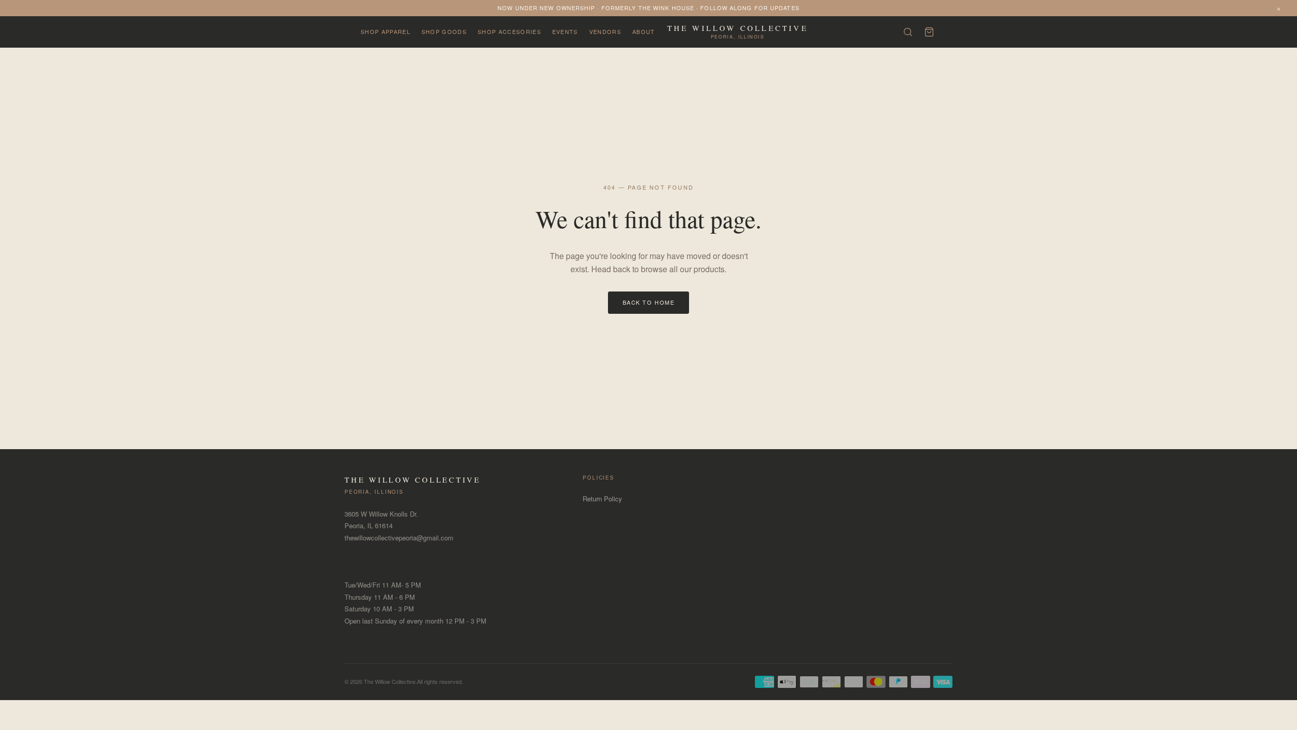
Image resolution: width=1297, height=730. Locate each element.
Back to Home (648, 302)
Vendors (605, 31)
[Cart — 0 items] (929, 32)
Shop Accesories (509, 31)
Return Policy (602, 498)
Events (565, 31)
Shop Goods (444, 31)
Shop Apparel (385, 31)
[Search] (908, 32)
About (643, 31)
